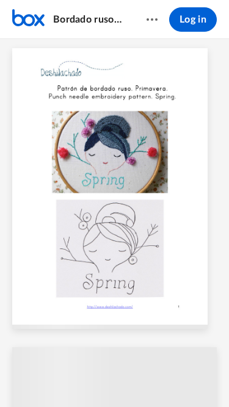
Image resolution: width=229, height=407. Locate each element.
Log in (193, 19)
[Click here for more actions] (152, 19)
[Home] (28, 19)
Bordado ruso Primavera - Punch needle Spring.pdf (88, 19)
